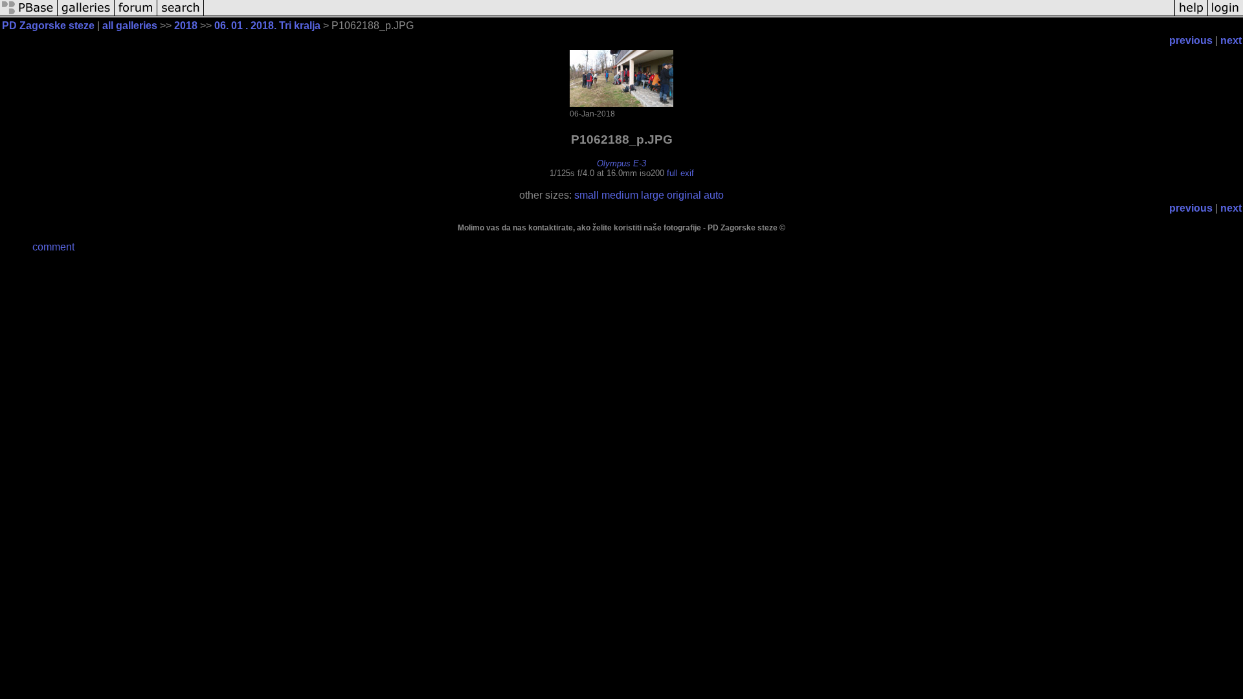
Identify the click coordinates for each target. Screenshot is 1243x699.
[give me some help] (1191, 14)
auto (714, 195)
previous (1191, 40)
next (1231, 40)
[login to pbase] (1225, 14)
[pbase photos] (29, 14)
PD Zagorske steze (48, 25)
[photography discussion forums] (136, 14)
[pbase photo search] (180, 14)
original (684, 195)
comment (53, 246)
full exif (680, 173)
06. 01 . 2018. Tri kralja (267, 25)
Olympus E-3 (621, 163)
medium (619, 195)
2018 (185, 25)
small (586, 195)
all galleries (129, 25)
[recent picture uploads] (86, 14)
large (652, 195)
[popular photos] (689, 14)
